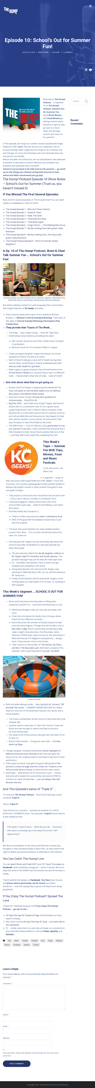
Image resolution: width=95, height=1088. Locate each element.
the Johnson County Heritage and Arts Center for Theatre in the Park (34, 766)
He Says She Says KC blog (35, 921)
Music (7, 945)
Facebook (17, 203)
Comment (7, 983)
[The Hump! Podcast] (10, 10)
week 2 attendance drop (51, 516)
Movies (59, 941)
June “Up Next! (52, 651)
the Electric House (23, 769)
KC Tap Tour (52, 332)
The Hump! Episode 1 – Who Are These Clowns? (28, 209)
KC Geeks (19, 146)
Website (6, 1038)
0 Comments (68, 52)
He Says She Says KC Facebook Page (22, 915)
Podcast (17, 945)
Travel (35, 945)
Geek (50, 941)
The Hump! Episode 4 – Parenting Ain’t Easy (26, 218)
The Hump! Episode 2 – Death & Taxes (23, 212)
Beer (16, 941)
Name (6, 1014)
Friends (34, 941)
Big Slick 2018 (15, 403)
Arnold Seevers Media (19, 372)
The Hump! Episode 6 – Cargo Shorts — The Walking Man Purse (35, 225)
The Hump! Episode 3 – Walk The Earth (24, 215)
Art (9, 941)
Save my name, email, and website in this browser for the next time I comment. (31, 1054)
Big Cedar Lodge (19, 628)
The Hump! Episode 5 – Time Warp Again (25, 222)
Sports (26, 945)
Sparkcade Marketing (59, 1085)
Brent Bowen (43, 52)
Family (25, 941)
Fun (42, 941)
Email (6, 1026)
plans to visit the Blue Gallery (31, 390)
